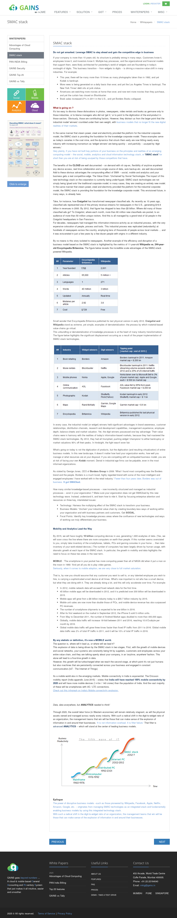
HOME (41, 12)
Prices (94, 889)
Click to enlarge (18, 184)
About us (96, 873)
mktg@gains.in (147, 885)
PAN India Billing (57, 882)
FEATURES (61, 12)
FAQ (93, 884)
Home (133, 22)
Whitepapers (146, 22)
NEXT (161, 841)
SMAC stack (15, 55)
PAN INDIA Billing (18, 61)
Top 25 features (57, 889)
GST (101, 12)
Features (96, 879)
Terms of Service (47, 913)
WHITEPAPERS (140, 12)
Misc (161, 12)
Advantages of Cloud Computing (19, 46)
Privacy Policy (65, 913)
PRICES (117, 12)
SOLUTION (83, 12)
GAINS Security (17, 68)
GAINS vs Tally (17, 81)
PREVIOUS (58, 841)
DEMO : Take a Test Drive (103, 894)
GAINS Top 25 (16, 74)
